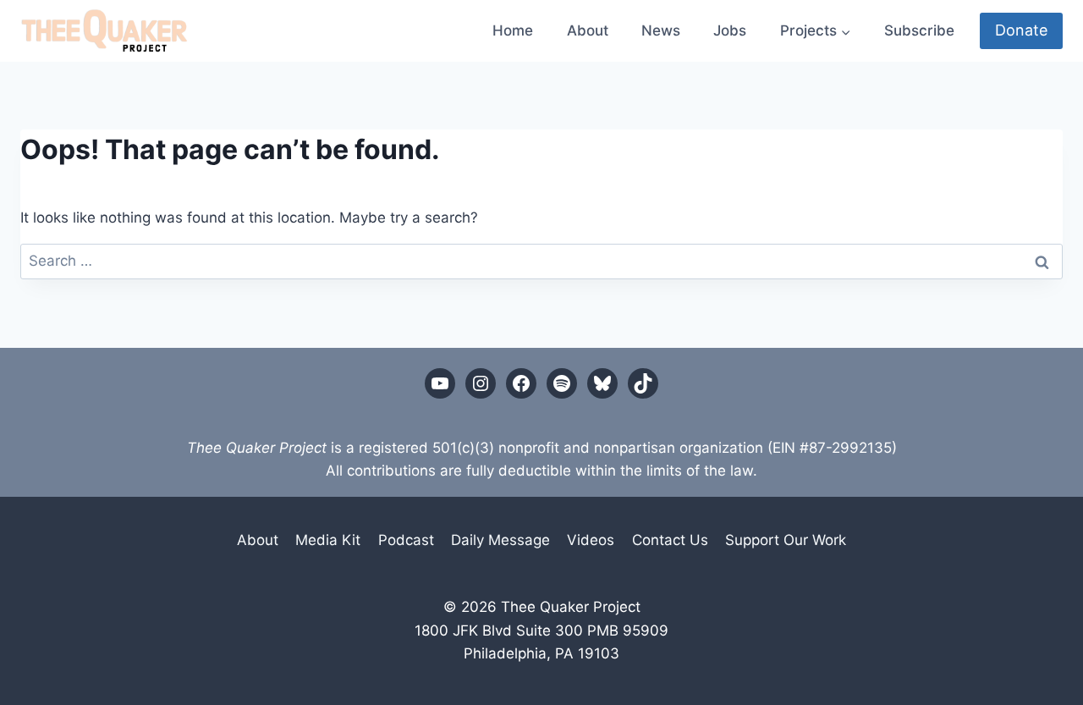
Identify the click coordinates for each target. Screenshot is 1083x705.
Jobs (729, 30)
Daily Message (500, 540)
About (587, 30)
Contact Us (670, 540)
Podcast (406, 540)
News (660, 30)
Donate (1021, 30)
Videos (590, 540)
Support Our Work (785, 540)
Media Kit (327, 540)
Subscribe (919, 30)
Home (512, 30)
